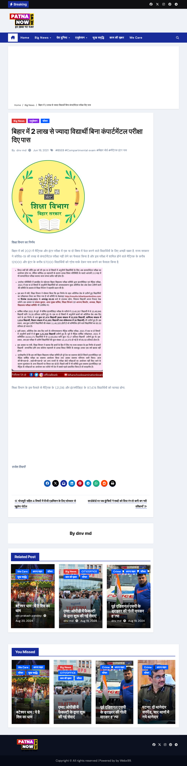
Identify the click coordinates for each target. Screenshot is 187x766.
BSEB (61, 150)
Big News (42, 37)
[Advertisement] (94, 75)
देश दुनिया (62, 37)
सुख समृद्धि (98, 37)
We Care (135, 37)
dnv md (21, 150)
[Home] (13, 37)
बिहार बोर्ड (103, 150)
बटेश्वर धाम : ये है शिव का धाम (28, 714)
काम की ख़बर (117, 37)
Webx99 (125, 761)
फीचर (45, 121)
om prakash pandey (29, 616)
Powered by (107, 761)
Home (24, 37)
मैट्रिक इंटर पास (119, 150)
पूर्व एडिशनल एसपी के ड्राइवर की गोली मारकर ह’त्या (127, 611)
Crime (117, 571)
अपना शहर (37, 571)
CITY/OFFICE (89, 571)
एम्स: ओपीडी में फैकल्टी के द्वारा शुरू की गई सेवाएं (80, 613)
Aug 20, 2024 (24, 621)
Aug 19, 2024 (88, 621)
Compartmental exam (81, 150)
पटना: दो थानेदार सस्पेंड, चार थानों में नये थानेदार (155, 712)
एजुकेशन (80, 37)
